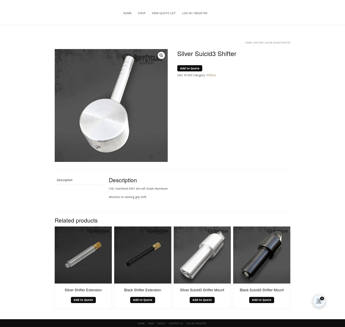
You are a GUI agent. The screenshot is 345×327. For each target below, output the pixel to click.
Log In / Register (194, 13)
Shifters (258, 42)
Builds (161, 323)
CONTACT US (176, 323)
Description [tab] (64, 180)
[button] (161, 55)
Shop (142, 13)
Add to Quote (189, 68)
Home (127, 13)
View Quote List (164, 13)
